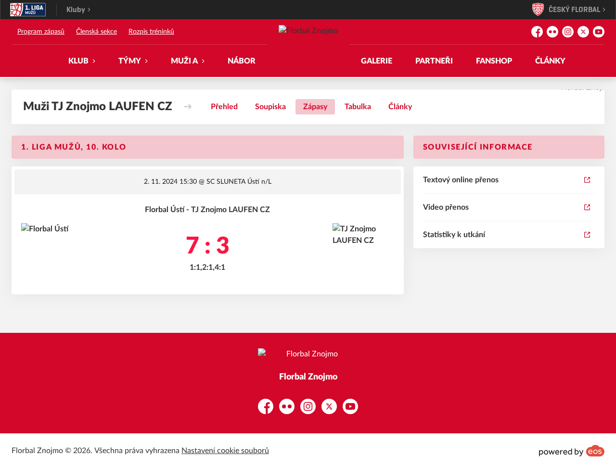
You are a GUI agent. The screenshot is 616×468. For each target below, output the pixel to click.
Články (550, 61)
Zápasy (315, 107)
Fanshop (494, 61)
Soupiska (270, 107)
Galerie (376, 61)
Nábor (242, 61)
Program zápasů (40, 31)
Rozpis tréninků (151, 31)
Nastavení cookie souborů (225, 451)
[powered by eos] (571, 450)
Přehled (224, 107)
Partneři (434, 61)
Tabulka (358, 107)
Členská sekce (96, 31)
